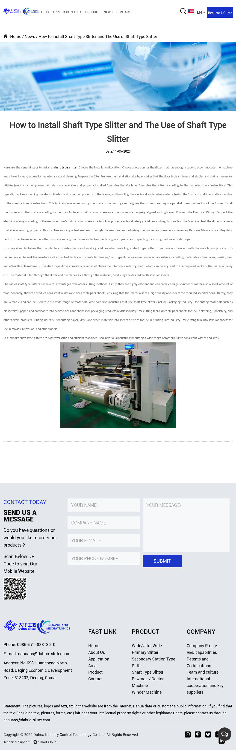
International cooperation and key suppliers (205, 685)
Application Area (67, 12)
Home (25, 12)
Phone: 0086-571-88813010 (29, 644)
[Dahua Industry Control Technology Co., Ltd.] (36, 622)
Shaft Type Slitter (147, 672)
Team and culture (202, 672)
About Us (41, 12)
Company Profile (202, 645)
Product (92, 12)
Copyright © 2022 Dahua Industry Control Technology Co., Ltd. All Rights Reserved (70, 735)
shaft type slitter (65, 167)
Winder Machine (147, 692)
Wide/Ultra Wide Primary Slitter (59, 19)
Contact (123, 12)
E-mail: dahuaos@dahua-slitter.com (37, 653)
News (108, 12)
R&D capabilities (202, 652)
